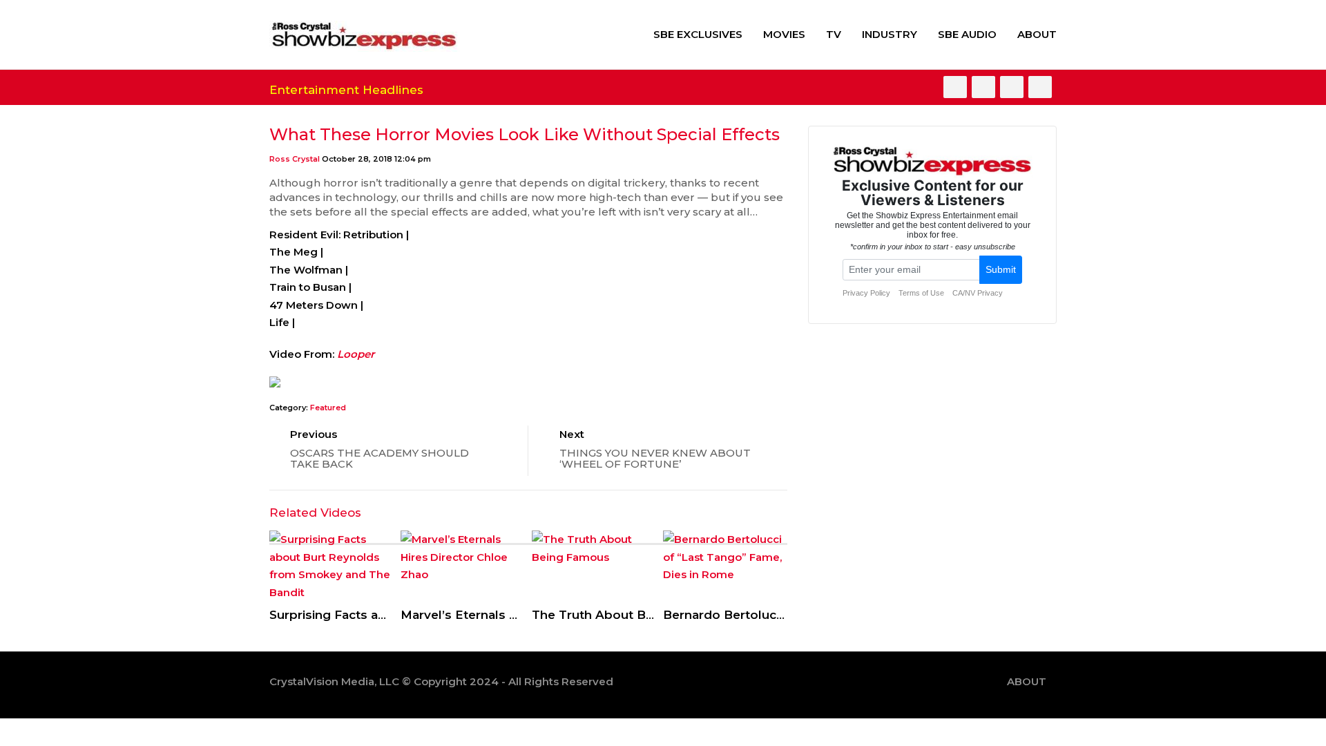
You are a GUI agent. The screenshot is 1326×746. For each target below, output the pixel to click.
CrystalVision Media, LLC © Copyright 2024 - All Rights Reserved (441, 681)
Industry (889, 34)
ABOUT (1037, 34)
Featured (328, 407)
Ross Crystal (294, 159)
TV (833, 34)
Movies (784, 34)
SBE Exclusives (697, 34)
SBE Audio (967, 34)
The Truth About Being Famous (628, 615)
